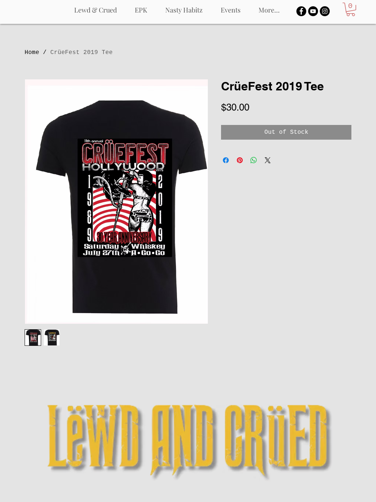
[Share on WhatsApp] (253, 160)
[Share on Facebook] (225, 160)
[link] (351, 9)
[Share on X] (267, 160)
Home (32, 52)
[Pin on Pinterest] (239, 160)
